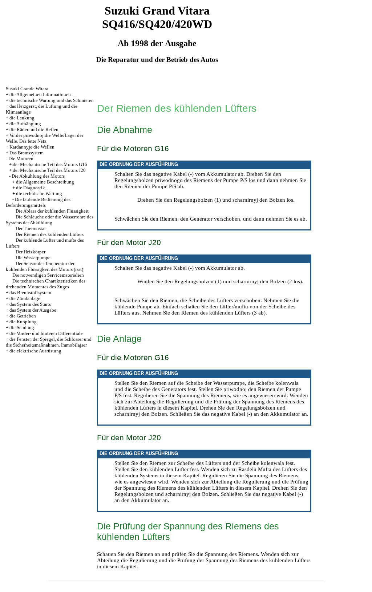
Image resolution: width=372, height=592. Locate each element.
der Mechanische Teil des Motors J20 (49, 170)
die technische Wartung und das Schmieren (51, 100)
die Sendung (21, 327)
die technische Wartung (39, 193)
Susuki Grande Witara (27, 88)
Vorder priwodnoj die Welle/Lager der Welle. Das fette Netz (44, 138)
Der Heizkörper (30, 251)
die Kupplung (23, 321)
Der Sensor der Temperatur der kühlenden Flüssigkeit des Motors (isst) (44, 266)
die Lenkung (22, 118)
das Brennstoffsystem (30, 292)
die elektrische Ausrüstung (35, 351)
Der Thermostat (31, 228)
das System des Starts (30, 304)
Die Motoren (20, 158)
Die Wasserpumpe (33, 257)
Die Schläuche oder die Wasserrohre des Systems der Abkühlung (49, 219)
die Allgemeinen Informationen (40, 94)
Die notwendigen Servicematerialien (48, 275)
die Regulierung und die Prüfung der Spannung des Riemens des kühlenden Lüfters (211, 485)
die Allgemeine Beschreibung (45, 182)
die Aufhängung (25, 123)
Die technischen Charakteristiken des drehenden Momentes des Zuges (45, 283)
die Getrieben (22, 316)
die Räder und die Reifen (33, 129)
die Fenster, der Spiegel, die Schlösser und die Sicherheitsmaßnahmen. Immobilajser (49, 342)
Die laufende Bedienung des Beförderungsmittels (38, 202)
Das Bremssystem (26, 152)
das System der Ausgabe (32, 310)
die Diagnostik (30, 187)
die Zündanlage (24, 298)
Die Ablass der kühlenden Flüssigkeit (52, 211)
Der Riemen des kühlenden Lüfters (50, 234)
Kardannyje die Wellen (31, 147)
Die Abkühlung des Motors (38, 176)
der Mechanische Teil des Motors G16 (50, 164)
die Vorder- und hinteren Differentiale (46, 333)
